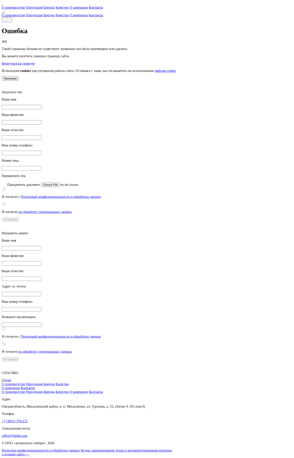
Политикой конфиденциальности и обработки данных (61, 197)
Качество (62, 7)
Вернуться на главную (18, 63)
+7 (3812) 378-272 (15, 421)
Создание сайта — (16, 454)
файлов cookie (165, 71)
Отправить (10, 219)
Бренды (49, 7)
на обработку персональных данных (45, 212)
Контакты (96, 7)
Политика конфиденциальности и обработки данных (41, 450)
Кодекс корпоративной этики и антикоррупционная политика (126, 450)
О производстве (13, 7)
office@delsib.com (14, 436)
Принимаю (10, 78)
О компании (79, 7)
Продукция (34, 7)
